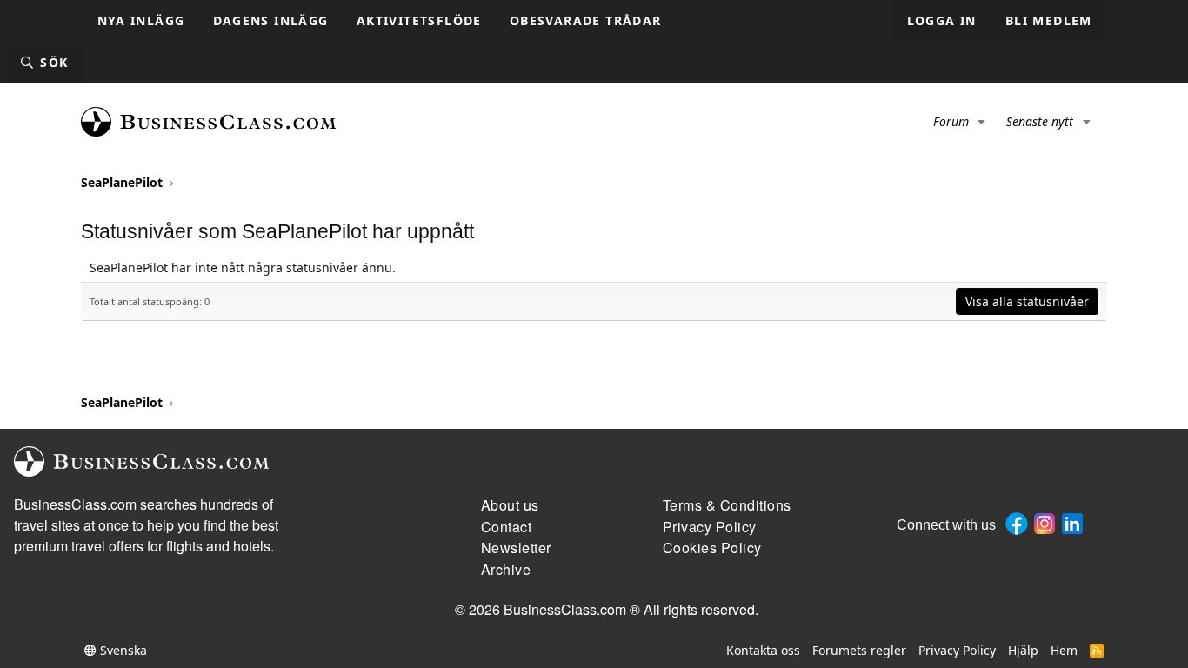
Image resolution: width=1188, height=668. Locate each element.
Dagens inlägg (271, 20)
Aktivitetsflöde (419, 20)
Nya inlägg (141, 20)
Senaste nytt (1039, 121)
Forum (951, 121)
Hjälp (1023, 650)
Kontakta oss (763, 650)
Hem (1064, 650)
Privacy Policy (957, 650)
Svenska (122, 650)
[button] (982, 121)
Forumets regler (859, 650)
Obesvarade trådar (586, 20)
